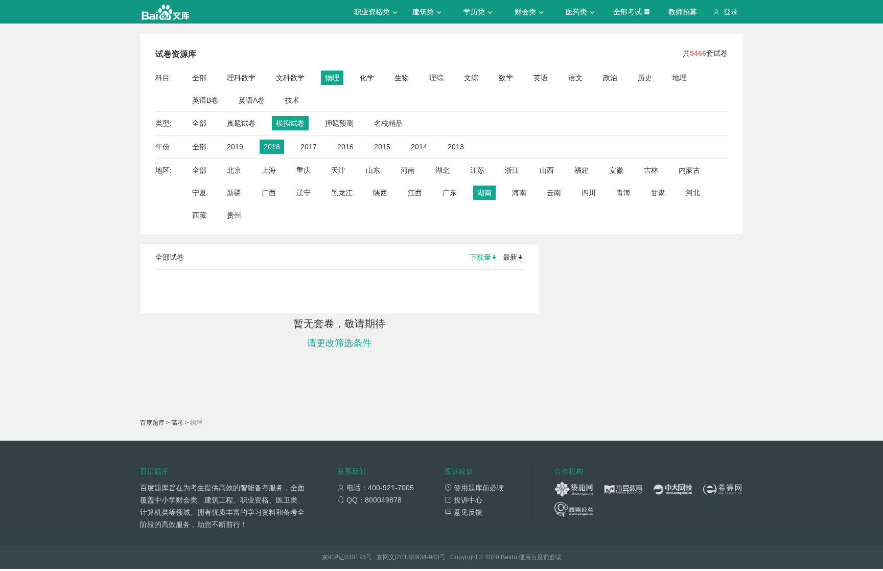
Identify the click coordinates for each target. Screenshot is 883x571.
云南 (554, 193)
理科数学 (241, 78)
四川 (589, 193)
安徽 (616, 170)
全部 (199, 78)
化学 (367, 78)
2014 (419, 147)
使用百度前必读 (540, 557)
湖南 (484, 193)
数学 (506, 78)
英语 (540, 78)
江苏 (477, 170)
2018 (272, 147)
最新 (510, 257)
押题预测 (339, 123)
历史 (645, 78)
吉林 (651, 170)
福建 (581, 170)
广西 (269, 193)
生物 (401, 78)
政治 (610, 78)
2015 (382, 147)
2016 (345, 147)
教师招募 (682, 12)
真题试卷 (241, 123)
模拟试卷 (290, 123)
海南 (519, 193)
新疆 (234, 193)
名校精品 (388, 123)
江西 (415, 193)
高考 (177, 422)
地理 (679, 78)
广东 (450, 193)
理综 (436, 78)
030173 (355, 557)
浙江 (512, 170)
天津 (338, 170)
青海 (623, 193)
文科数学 (290, 78)
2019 (235, 147)
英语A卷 (252, 100)
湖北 (442, 170)
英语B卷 (205, 100)
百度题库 (152, 422)
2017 (308, 147)
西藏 (199, 215)
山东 (373, 170)
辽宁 (303, 193)
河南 (408, 170)
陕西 (380, 193)
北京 (234, 170)
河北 (693, 193)
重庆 (303, 170)
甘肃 (658, 193)
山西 (547, 170)
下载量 (480, 257)
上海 (269, 170)
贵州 (234, 215)
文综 (471, 78)
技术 (292, 100)
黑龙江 (342, 193)
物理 (332, 78)
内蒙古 (689, 170)
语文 (575, 78)
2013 (456, 147)
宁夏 (199, 193)
